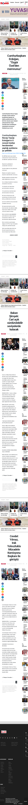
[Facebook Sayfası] (1, 737)
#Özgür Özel (4, 245)
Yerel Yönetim (2, 769)
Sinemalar (11, 776)
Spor (2, 770)
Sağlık (2, 765)
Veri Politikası (3, 745)
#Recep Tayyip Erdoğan (7, 241)
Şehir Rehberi (10, 780)
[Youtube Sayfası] (8, 737)
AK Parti (5, 156)
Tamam (20, 803)
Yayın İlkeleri (3, 743)
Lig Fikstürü (10, 772)
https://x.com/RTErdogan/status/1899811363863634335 (14, 153)
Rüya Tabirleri (3, 791)
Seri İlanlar (11, 777)
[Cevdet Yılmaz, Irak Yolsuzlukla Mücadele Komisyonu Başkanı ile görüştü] (10, 574)
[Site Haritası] (15, 737)
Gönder (16, 256)
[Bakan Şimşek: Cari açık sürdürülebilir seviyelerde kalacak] (10, 344)
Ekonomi (17, 2)
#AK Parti (10, 245)
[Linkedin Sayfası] (10, 737)
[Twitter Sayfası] (3, 737)
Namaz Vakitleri (10, 768)
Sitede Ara (3, 787)
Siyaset (7, 276)
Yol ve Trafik (10, 765)
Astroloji (2, 793)
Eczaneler (11, 769)
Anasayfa (3, 19)
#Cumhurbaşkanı (5, 239)
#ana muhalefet (5, 242)
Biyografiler (3, 790)
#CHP (14, 245)
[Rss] (13, 737)
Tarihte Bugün (10, 774)
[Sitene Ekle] (17, 737)
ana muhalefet (13, 214)
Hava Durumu (10, 763)
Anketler (2, 788)
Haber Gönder (14, 745)
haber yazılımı (3, 802)
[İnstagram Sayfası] (6, 737)
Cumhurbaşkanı (9, 135)
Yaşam (2, 766)
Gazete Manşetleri (11, 782)
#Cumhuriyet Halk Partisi (7, 244)
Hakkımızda (3, 742)
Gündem (12, 2)
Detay (16, 803)
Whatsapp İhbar (14, 743)
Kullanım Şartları (14, 742)
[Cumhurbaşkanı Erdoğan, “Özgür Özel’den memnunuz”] (10, 83)
